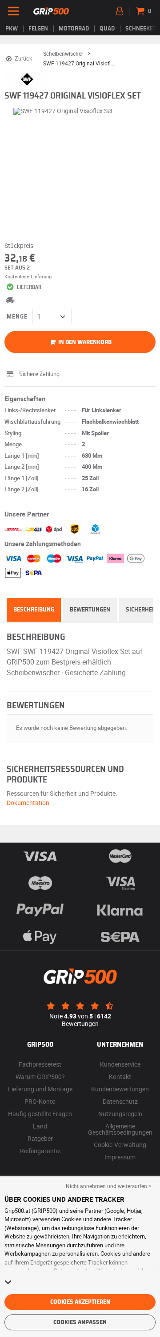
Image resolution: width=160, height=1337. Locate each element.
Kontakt (120, 1076)
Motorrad (74, 29)
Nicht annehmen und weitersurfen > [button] (108, 1185)
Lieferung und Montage (40, 1089)
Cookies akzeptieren (80, 1302)
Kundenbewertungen (120, 1089)
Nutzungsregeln (120, 1113)
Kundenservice (120, 1064)
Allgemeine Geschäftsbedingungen (120, 1129)
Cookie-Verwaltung (120, 1144)
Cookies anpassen (80, 1322)
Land (40, 1126)
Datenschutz (120, 1101)
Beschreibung (33, 610)
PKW (11, 29)
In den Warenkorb (84, 342)
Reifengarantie (40, 1151)
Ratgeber (40, 1138)
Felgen (38, 29)
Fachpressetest (40, 1064)
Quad (107, 29)
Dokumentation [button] (28, 802)
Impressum (120, 1157)
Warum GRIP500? (40, 1076)
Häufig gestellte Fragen (40, 1113)
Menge (17, 317)
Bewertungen (90, 610)
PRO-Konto (40, 1101)
